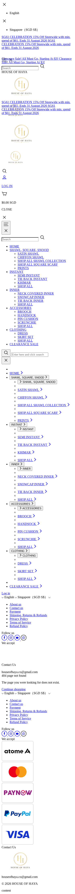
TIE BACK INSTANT (32, 279)
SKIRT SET (25, 337)
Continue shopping (14, 689)
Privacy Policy (19, 619)
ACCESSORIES (20, 308)
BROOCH (24, 311)
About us (15, 604)
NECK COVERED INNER (36, 293)
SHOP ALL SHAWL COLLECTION (42, 261)
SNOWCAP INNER (31, 297)
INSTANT (16, 271)
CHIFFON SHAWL (31, 257)
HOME (14, 246)
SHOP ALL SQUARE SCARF (38, 264)
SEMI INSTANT (29, 275)
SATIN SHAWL (28, 253)
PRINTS (23, 268)
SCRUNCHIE (27, 322)
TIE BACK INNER (30, 300)
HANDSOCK (27, 315)
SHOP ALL (25, 286)
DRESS (23, 333)
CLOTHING (18, 329)
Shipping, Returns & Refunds (28, 615)
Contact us (16, 608)
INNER (15, 290)
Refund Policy (19, 626)
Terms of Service (20, 622)
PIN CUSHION (28, 319)
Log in (6, 593)
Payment (15, 611)
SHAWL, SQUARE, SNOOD (29, 250)
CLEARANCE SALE (24, 344)
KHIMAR (24, 282)
